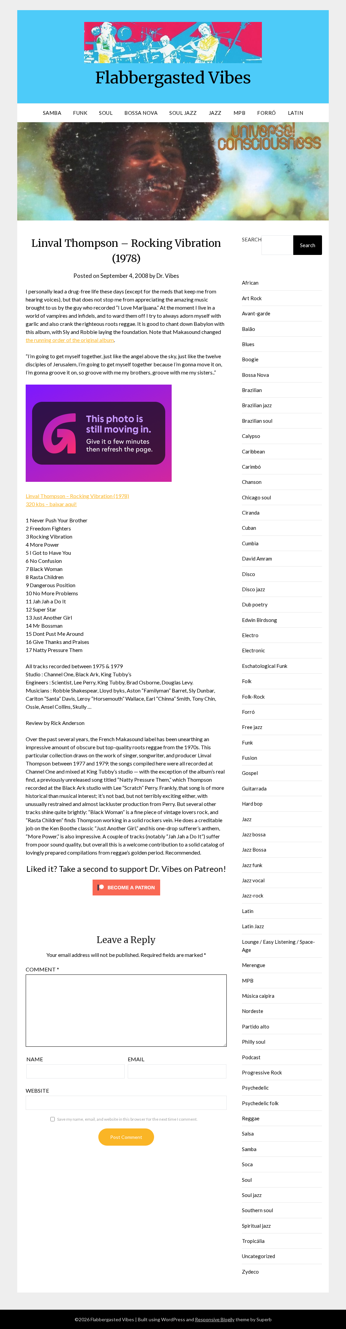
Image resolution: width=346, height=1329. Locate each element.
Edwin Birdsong (259, 620)
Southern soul (257, 1210)
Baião (248, 329)
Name (34, 1059)
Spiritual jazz (256, 1226)
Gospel (250, 773)
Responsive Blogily (214, 1319)
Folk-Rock (253, 697)
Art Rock (252, 298)
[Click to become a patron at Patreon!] (126, 896)
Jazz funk (252, 865)
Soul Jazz (183, 113)
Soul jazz (252, 1195)
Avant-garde (256, 313)
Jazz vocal (253, 880)
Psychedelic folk (260, 1103)
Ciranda (251, 513)
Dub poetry (255, 604)
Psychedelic (255, 1088)
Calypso (251, 436)
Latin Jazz (253, 926)
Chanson (252, 482)
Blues (248, 344)
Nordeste (252, 1011)
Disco (248, 574)
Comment (42, 969)
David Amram (257, 558)
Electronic (253, 650)
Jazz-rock (252, 895)
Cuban (249, 528)
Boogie (250, 359)
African (250, 283)
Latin (295, 113)
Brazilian (252, 390)
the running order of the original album (70, 340)
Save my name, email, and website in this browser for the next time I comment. (127, 1119)
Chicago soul (256, 497)
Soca (247, 1164)
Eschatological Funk (264, 666)
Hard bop (252, 804)
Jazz (215, 113)
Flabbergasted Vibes (173, 78)
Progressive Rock (262, 1072)
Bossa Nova (140, 113)
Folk (246, 681)
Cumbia (250, 543)
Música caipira (258, 996)
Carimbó (251, 467)
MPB (239, 113)
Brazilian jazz (257, 405)
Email (136, 1059)
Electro (250, 635)
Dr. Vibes (167, 275)
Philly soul (253, 1042)
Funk (80, 113)
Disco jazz (253, 589)
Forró (266, 113)
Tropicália (253, 1241)
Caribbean (253, 451)
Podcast (251, 1057)
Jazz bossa (254, 834)
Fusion (249, 758)
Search (252, 239)
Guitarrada (254, 788)
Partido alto (255, 1026)
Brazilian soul (257, 421)
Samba (52, 113)
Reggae (251, 1118)
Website (37, 1090)
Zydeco (250, 1272)
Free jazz (252, 727)
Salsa (248, 1133)
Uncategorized (258, 1256)
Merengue (253, 965)
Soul (106, 113)
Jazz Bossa (254, 849)
